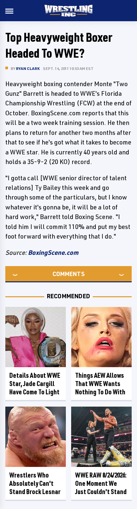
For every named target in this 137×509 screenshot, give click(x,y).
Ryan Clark (28, 68)
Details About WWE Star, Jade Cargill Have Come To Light (34, 383)
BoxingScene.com (53, 252)
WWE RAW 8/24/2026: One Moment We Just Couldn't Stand (101, 483)
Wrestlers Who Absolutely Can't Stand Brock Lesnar (35, 483)
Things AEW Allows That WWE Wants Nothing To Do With (100, 383)
